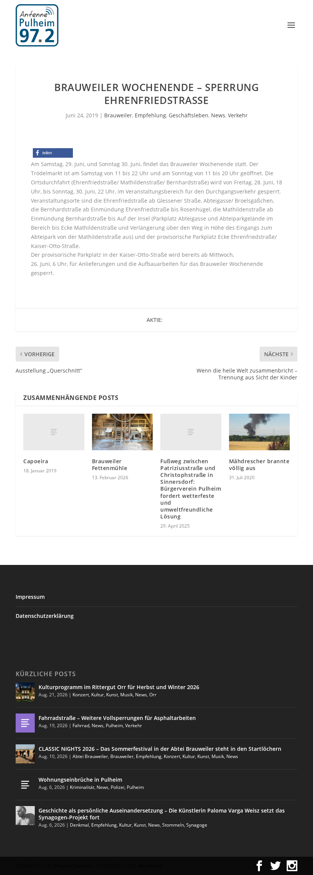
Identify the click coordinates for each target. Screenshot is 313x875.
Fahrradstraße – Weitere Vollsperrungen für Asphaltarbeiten (117, 717)
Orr (152, 694)
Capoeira (35, 461)
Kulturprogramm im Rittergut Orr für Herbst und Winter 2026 (119, 687)
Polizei (117, 787)
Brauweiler (118, 115)
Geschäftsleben (188, 115)
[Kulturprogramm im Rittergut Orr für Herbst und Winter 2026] (25, 692)
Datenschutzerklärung (45, 615)
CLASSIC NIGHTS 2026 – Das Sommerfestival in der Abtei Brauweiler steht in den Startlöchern (160, 748)
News (218, 115)
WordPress (150, 865)
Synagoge (196, 825)
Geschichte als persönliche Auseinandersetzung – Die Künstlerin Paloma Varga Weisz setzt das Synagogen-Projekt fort (162, 814)
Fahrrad (81, 725)
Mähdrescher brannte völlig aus (259, 464)
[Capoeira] (53, 432)
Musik (126, 694)
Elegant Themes (72, 865)
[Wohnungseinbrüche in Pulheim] (25, 784)
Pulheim (114, 725)
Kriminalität (82, 787)
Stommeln (173, 825)
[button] (53, 153)
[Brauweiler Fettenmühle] (122, 432)
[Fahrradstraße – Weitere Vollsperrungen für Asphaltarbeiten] (25, 723)
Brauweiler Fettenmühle (109, 464)
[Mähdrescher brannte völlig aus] (259, 432)
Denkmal (79, 825)
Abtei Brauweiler (90, 756)
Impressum (30, 596)
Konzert (81, 694)
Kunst (112, 694)
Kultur (97, 694)
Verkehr (238, 115)
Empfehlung (150, 115)
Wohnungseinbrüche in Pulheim (80, 779)
